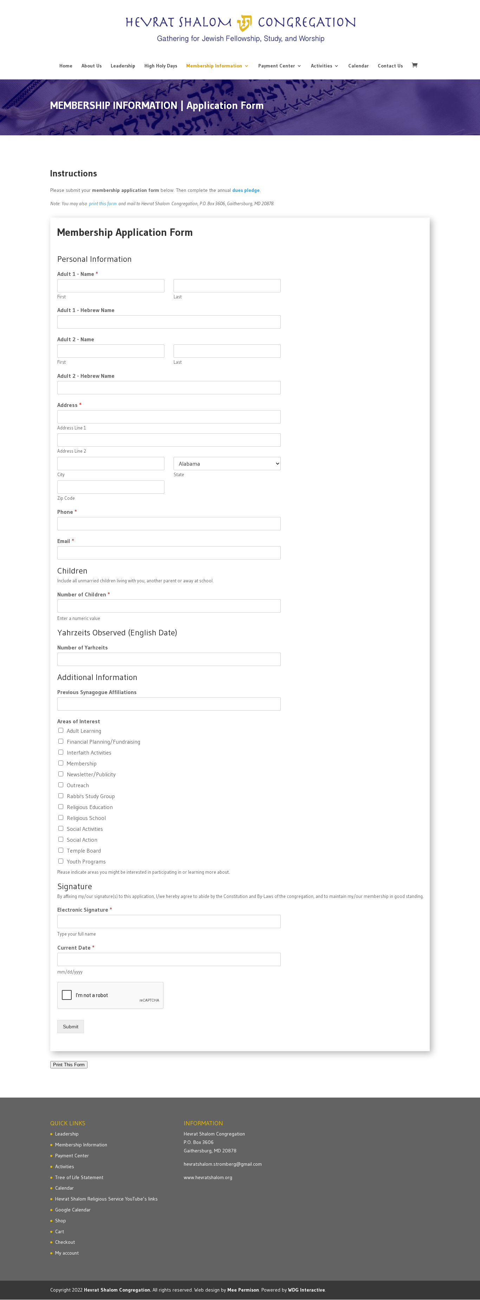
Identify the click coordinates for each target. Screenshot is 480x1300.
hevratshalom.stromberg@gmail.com (223, 1164)
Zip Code (66, 498)
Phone (67, 511)
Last (178, 296)
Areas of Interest (78, 721)
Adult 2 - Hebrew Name (86, 375)
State (179, 474)
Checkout (65, 1242)
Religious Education (90, 806)
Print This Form (69, 1064)
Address (69, 404)
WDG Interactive (306, 1290)
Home (65, 66)
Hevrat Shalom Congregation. (117, 1290)
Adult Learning (84, 730)
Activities (321, 66)
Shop (60, 1220)
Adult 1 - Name (77, 273)
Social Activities (85, 828)
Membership (82, 763)
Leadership (123, 66)
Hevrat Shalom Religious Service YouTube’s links (106, 1199)
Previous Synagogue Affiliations (97, 692)
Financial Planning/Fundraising (103, 741)
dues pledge (246, 190)
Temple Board (84, 850)
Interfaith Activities (89, 752)
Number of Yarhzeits (82, 647)
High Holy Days (160, 66)
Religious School (86, 817)
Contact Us (390, 66)
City (61, 474)
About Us (92, 66)
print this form (103, 203)
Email (65, 540)
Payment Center (276, 66)
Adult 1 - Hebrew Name (86, 309)
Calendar (358, 66)
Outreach (78, 785)
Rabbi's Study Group (91, 796)
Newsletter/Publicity (91, 774)
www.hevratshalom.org (208, 1177)
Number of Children (83, 594)
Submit (70, 1026)
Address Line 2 (71, 451)
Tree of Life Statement (79, 1177)
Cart (59, 1231)
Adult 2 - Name (75, 339)
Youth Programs (86, 861)
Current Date (76, 947)
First (61, 296)
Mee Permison (243, 1290)
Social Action (82, 839)
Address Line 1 (71, 428)
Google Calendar (73, 1210)
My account (67, 1253)
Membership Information (214, 66)
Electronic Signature (84, 909)
